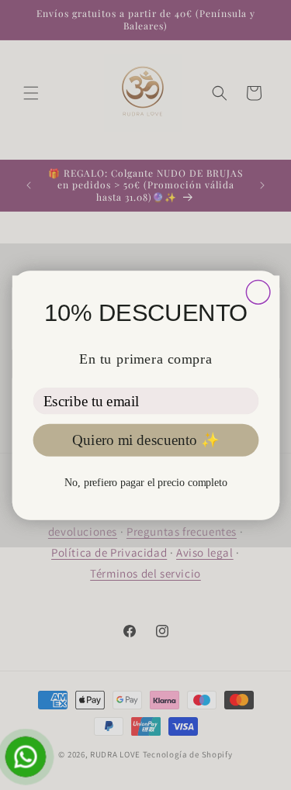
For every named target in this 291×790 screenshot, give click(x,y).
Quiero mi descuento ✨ (145, 440)
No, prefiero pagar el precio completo (145, 482)
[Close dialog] (258, 292)
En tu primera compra (145, 358)
